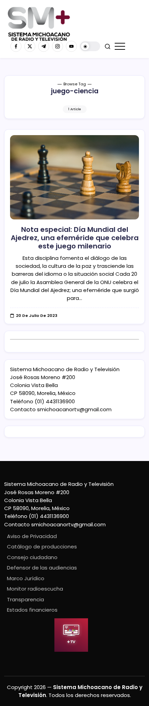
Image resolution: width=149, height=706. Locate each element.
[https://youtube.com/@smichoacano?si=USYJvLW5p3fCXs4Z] (71, 46)
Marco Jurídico (25, 578)
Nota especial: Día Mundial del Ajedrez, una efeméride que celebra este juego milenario (75, 238)
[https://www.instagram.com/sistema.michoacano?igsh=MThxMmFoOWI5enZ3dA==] (57, 46)
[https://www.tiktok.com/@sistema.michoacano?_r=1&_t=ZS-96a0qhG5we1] (43, 46)
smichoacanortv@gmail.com (74, 409)
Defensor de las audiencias (42, 567)
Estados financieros (32, 609)
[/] (29, 46)
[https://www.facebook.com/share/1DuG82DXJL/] (15, 46)
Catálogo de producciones (42, 546)
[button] (90, 46)
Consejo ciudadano (32, 557)
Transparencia (25, 599)
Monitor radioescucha (35, 588)
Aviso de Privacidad (32, 536)
